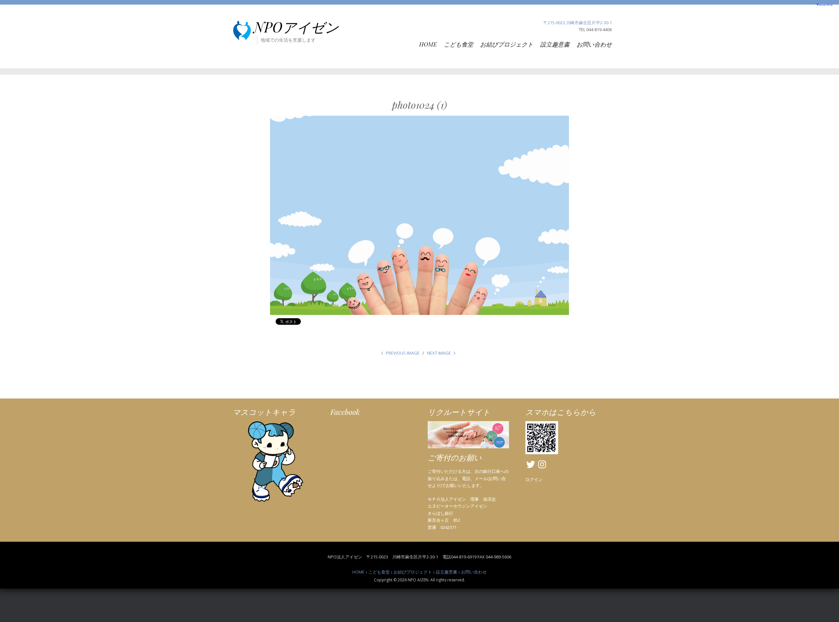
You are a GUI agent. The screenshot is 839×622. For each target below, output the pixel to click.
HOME (428, 44)
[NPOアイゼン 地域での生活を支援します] (242, 30)
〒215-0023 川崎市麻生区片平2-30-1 (577, 23)
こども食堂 (458, 44)
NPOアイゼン (296, 27)
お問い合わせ (594, 44)
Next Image (439, 353)
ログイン (533, 479)
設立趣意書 (555, 44)
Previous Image (403, 353)
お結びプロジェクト (506, 44)
